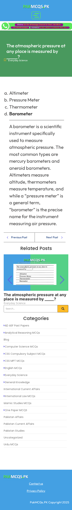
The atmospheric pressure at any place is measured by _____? (35, 297)
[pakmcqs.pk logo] (36, 6)
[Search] (63, 308)
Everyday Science (18, 60)
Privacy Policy (36, 491)
